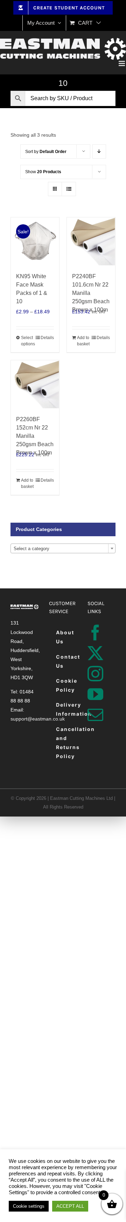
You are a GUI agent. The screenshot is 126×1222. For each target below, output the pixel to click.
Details (47, 337)
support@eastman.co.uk (37, 719)
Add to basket (83, 340)
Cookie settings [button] (28, 1206)
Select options (28, 340)
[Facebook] (95, 633)
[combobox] (62, 548)
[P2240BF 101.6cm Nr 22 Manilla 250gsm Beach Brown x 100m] (91, 241)
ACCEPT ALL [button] (70, 1206)
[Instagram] (95, 674)
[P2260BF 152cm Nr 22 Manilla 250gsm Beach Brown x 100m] (35, 384)
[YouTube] (95, 694)
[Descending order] (99, 151)
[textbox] (63, 549)
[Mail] (95, 715)
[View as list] (69, 189)
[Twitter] (95, 653)
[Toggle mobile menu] (122, 63)
